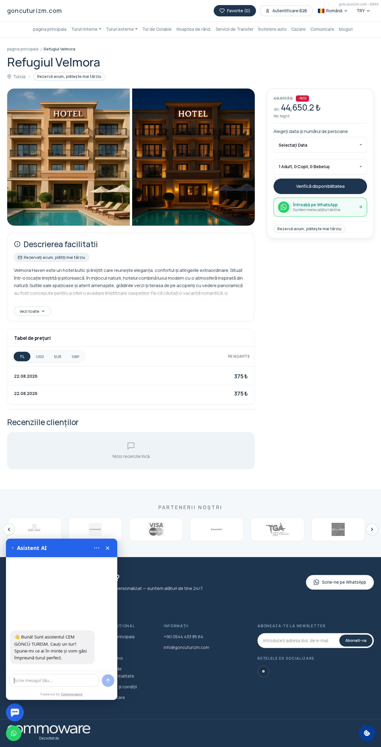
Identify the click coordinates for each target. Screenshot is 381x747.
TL (22, 356)
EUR (57, 356)
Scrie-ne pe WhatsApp (344, 582)
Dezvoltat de (49, 738)
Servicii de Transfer (235, 29)
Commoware (72, 694)
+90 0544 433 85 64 (183, 636)
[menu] (97, 548)
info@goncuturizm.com (186, 647)
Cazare (298, 29)
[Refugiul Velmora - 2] (193, 157)
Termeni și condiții (119, 686)
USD (40, 356)
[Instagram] (263, 671)
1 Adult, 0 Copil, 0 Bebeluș (304, 166)
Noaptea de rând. (194, 29)
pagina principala (49, 29)
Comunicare (322, 29)
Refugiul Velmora (59, 49)
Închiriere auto (272, 29)
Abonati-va (355, 640)
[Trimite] (108, 680)
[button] (86, 29)
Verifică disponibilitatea (320, 186)
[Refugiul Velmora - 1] (68, 157)
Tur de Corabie (157, 29)
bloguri (346, 29)
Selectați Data (293, 145)
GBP (75, 356)
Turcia (19, 76)
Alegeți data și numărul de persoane (311, 131)
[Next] (372, 529)
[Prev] (9, 529)
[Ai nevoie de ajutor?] (15, 712)
